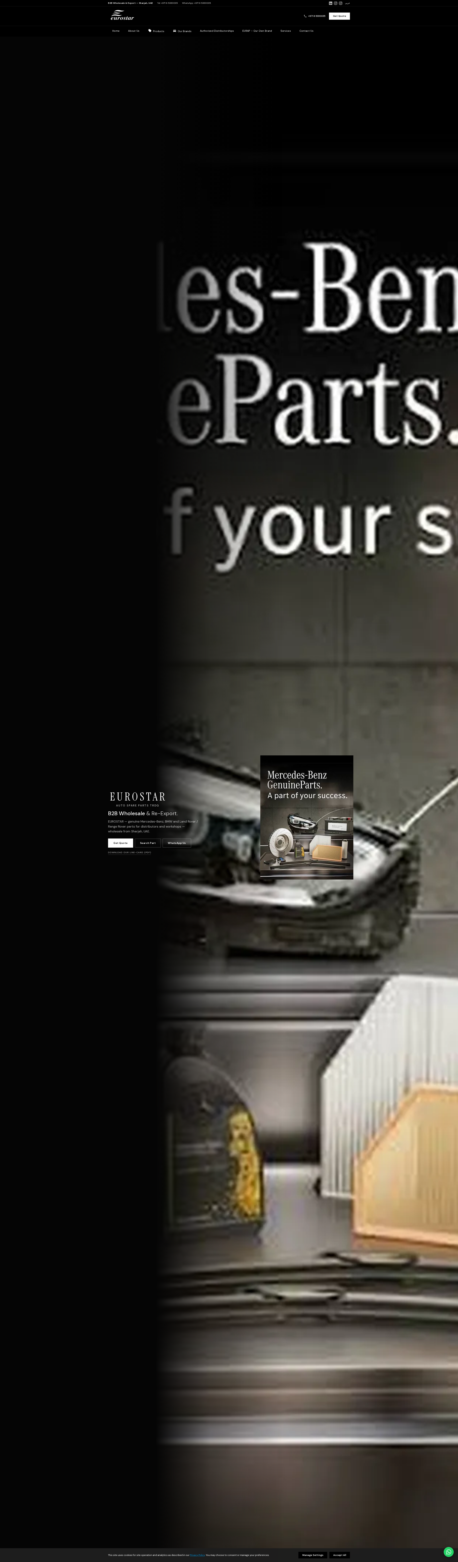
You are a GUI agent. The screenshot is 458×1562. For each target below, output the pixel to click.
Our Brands (184, 31)
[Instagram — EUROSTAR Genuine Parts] (335, 3)
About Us (133, 30)
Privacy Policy (197, 1555)
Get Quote (339, 16)
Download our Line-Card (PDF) (129, 852)
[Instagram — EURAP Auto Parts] (340, 3)
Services (286, 30)
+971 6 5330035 (169, 3)
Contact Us (306, 30)
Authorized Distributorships (217, 30)
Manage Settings (312, 1555)
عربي (347, 3)
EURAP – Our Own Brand (257, 30)
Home (116, 30)
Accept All (339, 1555)
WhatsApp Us (177, 843)
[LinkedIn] (330, 3)
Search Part (148, 843)
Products (158, 31)
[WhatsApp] (449, 1552)
